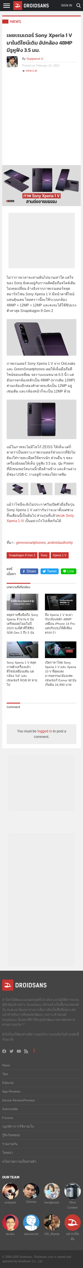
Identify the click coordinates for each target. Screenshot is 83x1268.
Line (70, 571)
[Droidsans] (31, 5)
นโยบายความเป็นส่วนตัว (19, 1161)
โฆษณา (7, 1152)
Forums (7, 1118)
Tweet (51, 571)
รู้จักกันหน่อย (11, 1135)
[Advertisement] (41, 121)
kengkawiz (51, 1202)
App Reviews (11, 1091)
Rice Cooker (73, 1205)
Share (31, 571)
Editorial (8, 1083)
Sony (44, 555)
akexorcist (31, 1234)
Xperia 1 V (59, 555)
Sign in (66, 5)
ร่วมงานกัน (9, 1144)
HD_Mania (51, 1234)
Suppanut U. (35, 58)
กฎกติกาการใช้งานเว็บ (18, 1126)
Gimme (31, 1201)
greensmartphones (31, 542)
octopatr (10, 1202)
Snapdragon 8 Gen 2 (22, 555)
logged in (44, 731)
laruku (10, 1234)
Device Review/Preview (18, 1100)
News (15, 21)
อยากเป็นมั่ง (72, 1236)
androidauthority (60, 542)
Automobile (10, 1109)
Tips (5, 1074)
